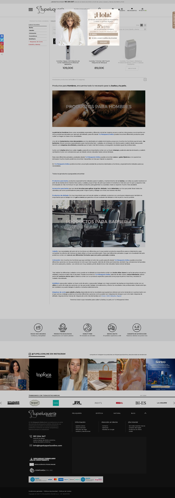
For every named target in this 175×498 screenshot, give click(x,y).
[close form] (119, 9)
